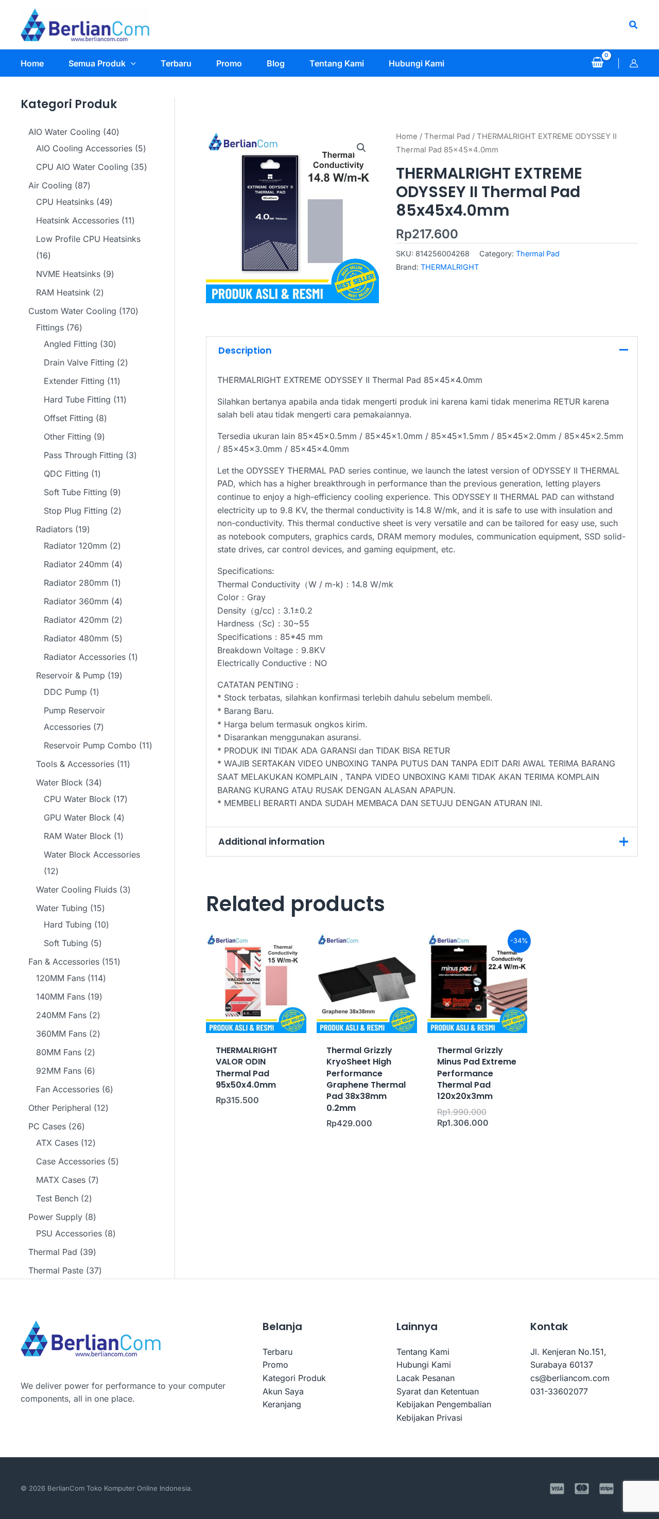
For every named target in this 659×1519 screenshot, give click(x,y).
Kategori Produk (294, 1378)
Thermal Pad (447, 136)
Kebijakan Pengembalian (443, 1404)
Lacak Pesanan (425, 1378)
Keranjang (282, 1404)
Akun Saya (283, 1391)
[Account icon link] (633, 63)
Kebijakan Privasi (429, 1417)
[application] (131, 63)
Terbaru (277, 1352)
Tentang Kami (422, 1352)
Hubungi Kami (423, 1364)
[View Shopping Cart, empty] (597, 63)
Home (407, 136)
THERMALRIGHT (450, 267)
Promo (275, 1364)
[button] (633, 25)
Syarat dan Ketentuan (437, 1391)
